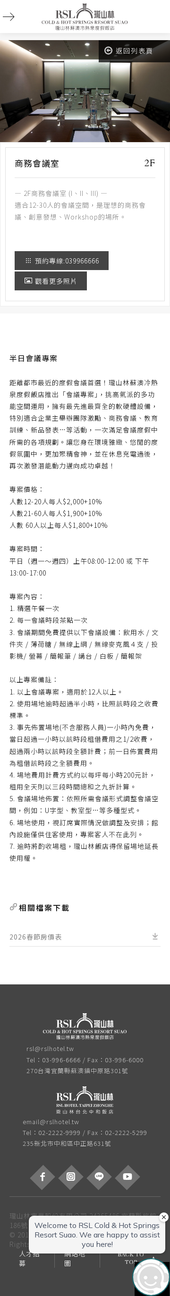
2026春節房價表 (35, 936)
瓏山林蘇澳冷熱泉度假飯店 (85, 16)
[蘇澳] (85, 1028)
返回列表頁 (134, 50)
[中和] (85, 1101)
